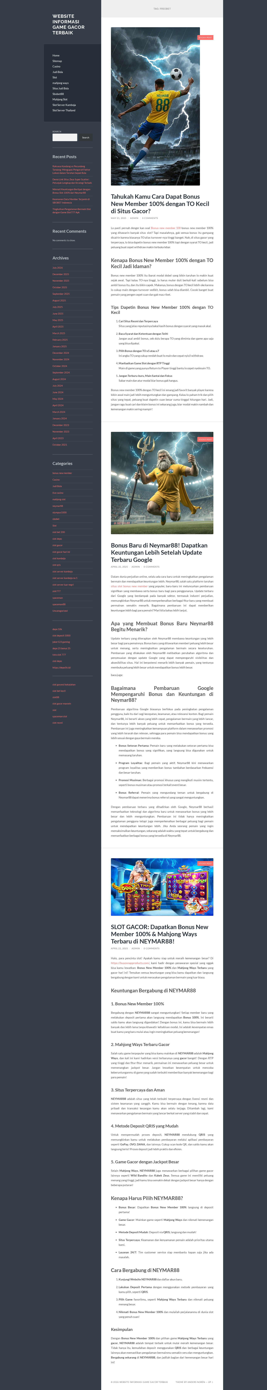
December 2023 (61, 425)
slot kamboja (59, 558)
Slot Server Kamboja (64, 105)
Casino (56, 66)
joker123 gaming (61, 641)
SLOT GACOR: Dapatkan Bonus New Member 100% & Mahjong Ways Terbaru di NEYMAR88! (159, 934)
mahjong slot (59, 499)
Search (57, 131)
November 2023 (61, 431)
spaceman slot (60, 716)
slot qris (57, 564)
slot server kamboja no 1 (65, 578)
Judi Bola (58, 72)
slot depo (57, 538)
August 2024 (59, 379)
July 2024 (58, 385)
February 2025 (60, 339)
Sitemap (57, 61)
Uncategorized (60, 610)
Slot (55, 77)
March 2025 (59, 333)
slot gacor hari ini (61, 551)
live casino (58, 492)
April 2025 (58, 326)
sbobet (56, 519)
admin (134, 218)
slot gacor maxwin (62, 703)
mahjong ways (61, 83)
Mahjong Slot (60, 99)
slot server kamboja (63, 571)
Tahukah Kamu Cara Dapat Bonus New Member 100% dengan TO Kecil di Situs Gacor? (160, 203)
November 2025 (61, 280)
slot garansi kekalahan (64, 684)
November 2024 (61, 359)
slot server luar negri (63, 584)
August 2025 (59, 300)
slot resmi (58, 722)
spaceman (58, 597)
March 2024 (59, 412)
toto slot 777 (59, 654)
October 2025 (60, 287)
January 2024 (60, 418)
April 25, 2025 (119, 567)
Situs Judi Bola (61, 88)
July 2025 (58, 307)
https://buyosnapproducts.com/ (130, 963)
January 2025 (60, 346)
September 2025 (61, 293)
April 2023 (58, 438)
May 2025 (58, 320)
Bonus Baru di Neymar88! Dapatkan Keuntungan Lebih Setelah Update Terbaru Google (159, 552)
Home (56, 55)
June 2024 (58, 392)
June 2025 (58, 313)
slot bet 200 (59, 532)
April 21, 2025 (119, 948)
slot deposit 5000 (61, 635)
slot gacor (58, 545)
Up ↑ (210, 1382)
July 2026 (58, 267)
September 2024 (61, 372)
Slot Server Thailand (64, 110)
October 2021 (60, 444)
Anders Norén (196, 1382)
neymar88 (58, 506)
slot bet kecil (59, 690)
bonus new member (62, 473)
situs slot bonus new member (129, 586)
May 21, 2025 (118, 218)
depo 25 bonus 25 (61, 648)
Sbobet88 (58, 94)
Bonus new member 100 (166, 228)
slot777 (57, 591)
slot (54, 710)
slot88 (56, 697)
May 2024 (58, 398)
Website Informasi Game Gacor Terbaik (69, 24)
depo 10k (57, 629)
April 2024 (58, 405)
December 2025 (61, 274)
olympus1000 (60, 512)
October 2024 (60, 366)
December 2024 (61, 352)
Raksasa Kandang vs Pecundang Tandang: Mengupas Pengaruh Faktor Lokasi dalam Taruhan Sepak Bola (71, 169)
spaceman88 (59, 604)
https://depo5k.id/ (62, 667)
